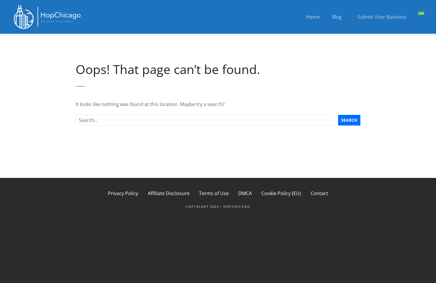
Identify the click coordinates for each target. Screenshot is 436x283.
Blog (337, 17)
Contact (319, 193)
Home (313, 17)
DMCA (245, 193)
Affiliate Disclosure (169, 193)
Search (349, 120)
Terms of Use (214, 193)
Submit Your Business (381, 17)
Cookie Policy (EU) (281, 193)
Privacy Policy (123, 193)
